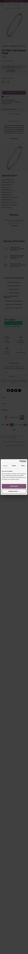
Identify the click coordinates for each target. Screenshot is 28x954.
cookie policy (15, 479)
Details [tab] (14, 465)
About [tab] (23, 465)
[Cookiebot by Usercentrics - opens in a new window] (19, 461)
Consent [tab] (5, 465)
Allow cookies (14, 486)
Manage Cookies (13, 491)
